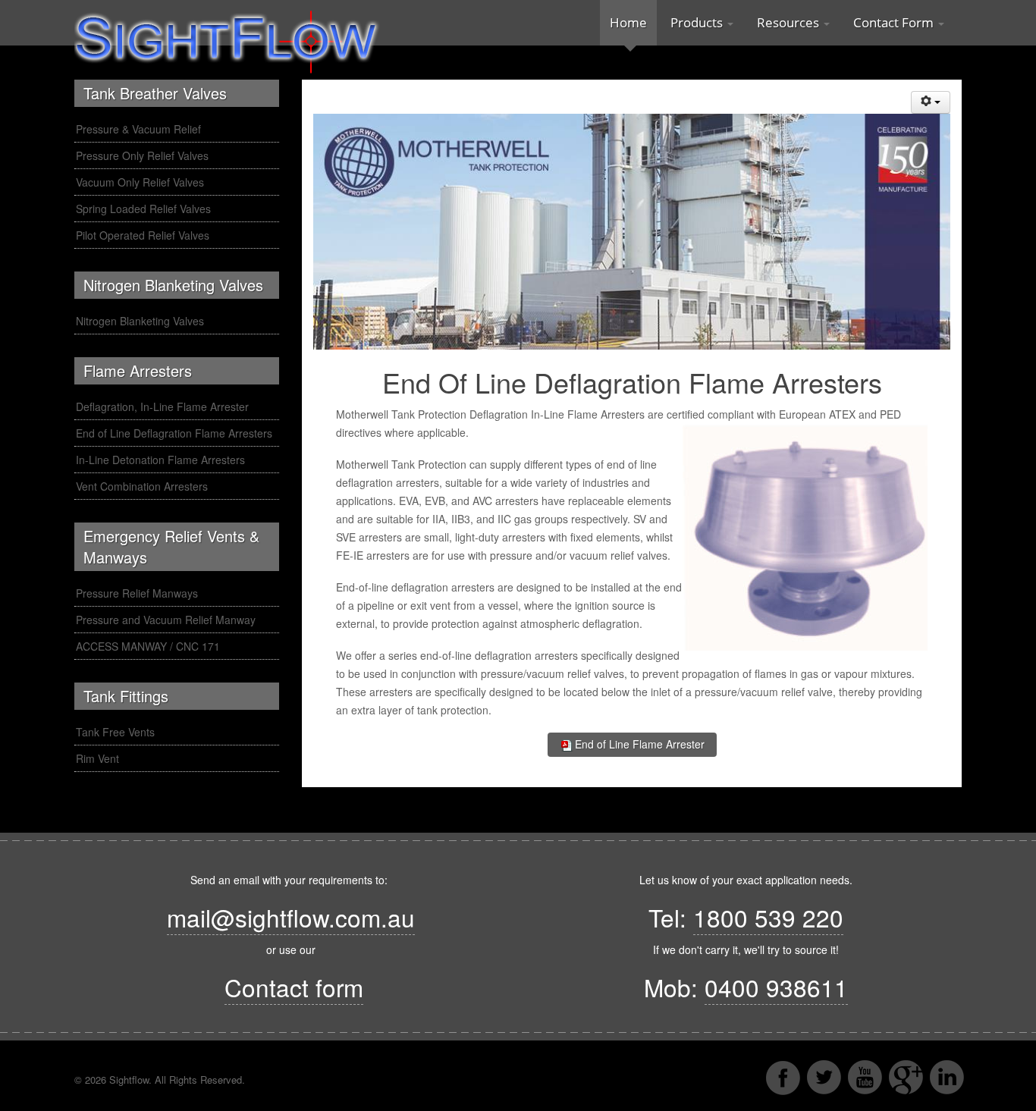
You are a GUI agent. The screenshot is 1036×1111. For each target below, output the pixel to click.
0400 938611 (776, 987)
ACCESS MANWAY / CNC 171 (148, 646)
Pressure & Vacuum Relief (138, 129)
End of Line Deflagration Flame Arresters (174, 433)
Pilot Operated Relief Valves (142, 235)
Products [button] (698, 22)
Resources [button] (789, 22)
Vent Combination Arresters (142, 486)
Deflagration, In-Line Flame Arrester (162, 406)
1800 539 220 (768, 917)
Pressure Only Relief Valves (142, 155)
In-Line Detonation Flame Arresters (160, 459)
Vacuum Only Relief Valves (140, 182)
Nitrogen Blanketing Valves (140, 320)
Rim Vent (97, 758)
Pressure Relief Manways (137, 593)
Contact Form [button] (895, 22)
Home (628, 22)
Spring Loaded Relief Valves (143, 208)
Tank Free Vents (115, 731)
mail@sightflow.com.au (291, 917)
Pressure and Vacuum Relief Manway (166, 619)
